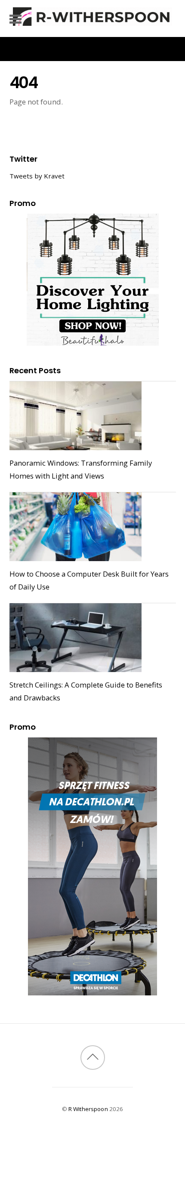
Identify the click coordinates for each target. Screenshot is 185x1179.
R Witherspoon (88, 1109)
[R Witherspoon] (92, 21)
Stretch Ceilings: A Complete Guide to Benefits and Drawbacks (85, 691)
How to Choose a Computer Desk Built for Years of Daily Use (89, 580)
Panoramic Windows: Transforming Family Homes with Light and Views (80, 469)
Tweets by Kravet (37, 176)
